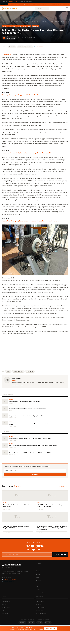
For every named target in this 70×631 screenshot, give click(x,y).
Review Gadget (6, 601)
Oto (37, 583)
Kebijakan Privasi (41, 613)
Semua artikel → (63, 486)
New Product (19, 21)
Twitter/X (31, 622)
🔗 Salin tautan (38, 47)
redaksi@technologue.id (9, 579)
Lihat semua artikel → (18, 385)
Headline (43, 21)
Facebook (29, 47)
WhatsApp (20, 47)
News (27, 21)
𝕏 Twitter (12, 47)
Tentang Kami (40, 601)
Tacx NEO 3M (30, 371)
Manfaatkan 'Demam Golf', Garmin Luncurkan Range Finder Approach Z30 (27, 153)
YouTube (40, 622)
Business (38, 574)
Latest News (35, 21)
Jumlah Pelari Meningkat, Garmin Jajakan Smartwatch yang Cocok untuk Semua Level (31, 221)
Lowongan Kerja (40, 593)
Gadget (11, 21)
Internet (38, 580)
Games (4, 604)
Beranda (4, 21)
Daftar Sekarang (60, 554)
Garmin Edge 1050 (18, 371)
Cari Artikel (5, 613)
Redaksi (38, 604)
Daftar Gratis (35, 474)
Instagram (22, 622)
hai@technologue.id (8, 581)
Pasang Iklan (39, 610)
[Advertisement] (35, 351)
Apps (37, 577)
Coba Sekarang (50, 628)
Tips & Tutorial (6, 607)
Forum (38, 590)
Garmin (8, 371)
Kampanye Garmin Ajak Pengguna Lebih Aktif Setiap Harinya (22, 95)
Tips (37, 586)
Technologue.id (7, 55)
